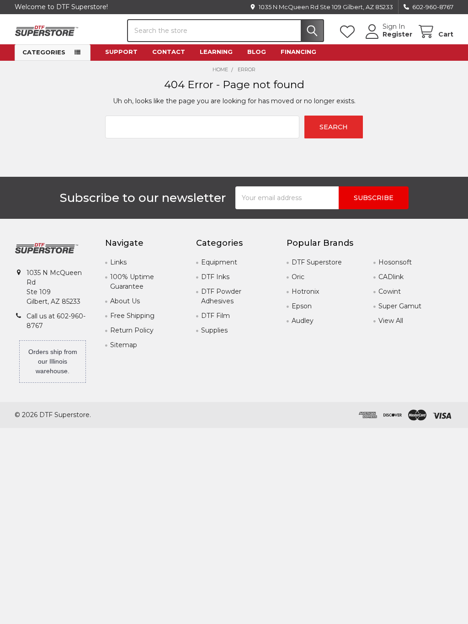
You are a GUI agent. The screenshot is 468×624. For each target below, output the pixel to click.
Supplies (214, 330)
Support (121, 51)
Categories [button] (43, 52)
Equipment (219, 262)
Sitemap (123, 345)
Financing (298, 51)
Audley (303, 321)
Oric (298, 277)
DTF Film (215, 316)
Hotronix (305, 291)
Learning (216, 51)
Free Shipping (132, 316)
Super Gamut (399, 306)
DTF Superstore (317, 262)
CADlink (391, 277)
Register (397, 34)
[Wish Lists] (349, 32)
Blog (256, 51)
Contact (168, 51)
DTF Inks (215, 277)
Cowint (389, 291)
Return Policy (132, 330)
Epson (302, 306)
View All (390, 321)
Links (118, 262)
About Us (125, 301)
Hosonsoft (395, 262)
